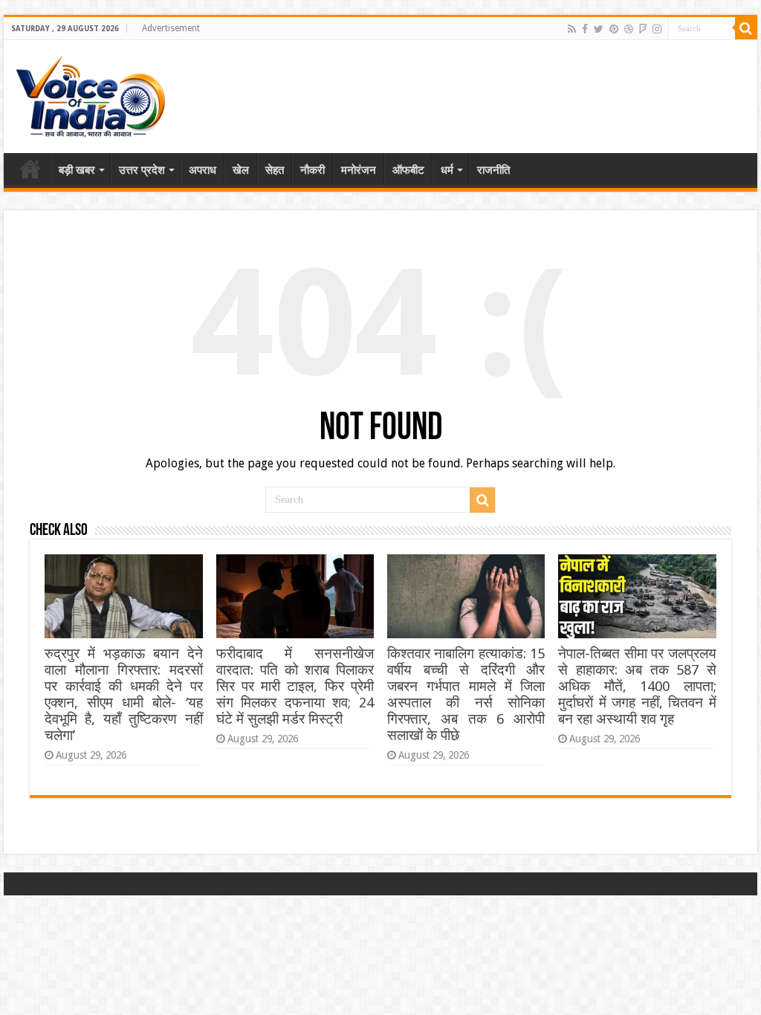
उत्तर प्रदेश (142, 170)
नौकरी (312, 170)
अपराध (202, 170)
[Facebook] (584, 29)
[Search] (746, 28)
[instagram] (657, 29)
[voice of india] (90, 93)
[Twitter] (598, 29)
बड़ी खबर (77, 170)
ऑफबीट (408, 170)
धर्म (447, 170)
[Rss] (571, 29)
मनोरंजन (358, 170)
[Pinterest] (614, 29)
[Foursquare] (643, 29)
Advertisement (171, 28)
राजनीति (493, 170)
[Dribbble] (629, 29)
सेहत (274, 170)
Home (30, 168)
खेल (241, 170)
